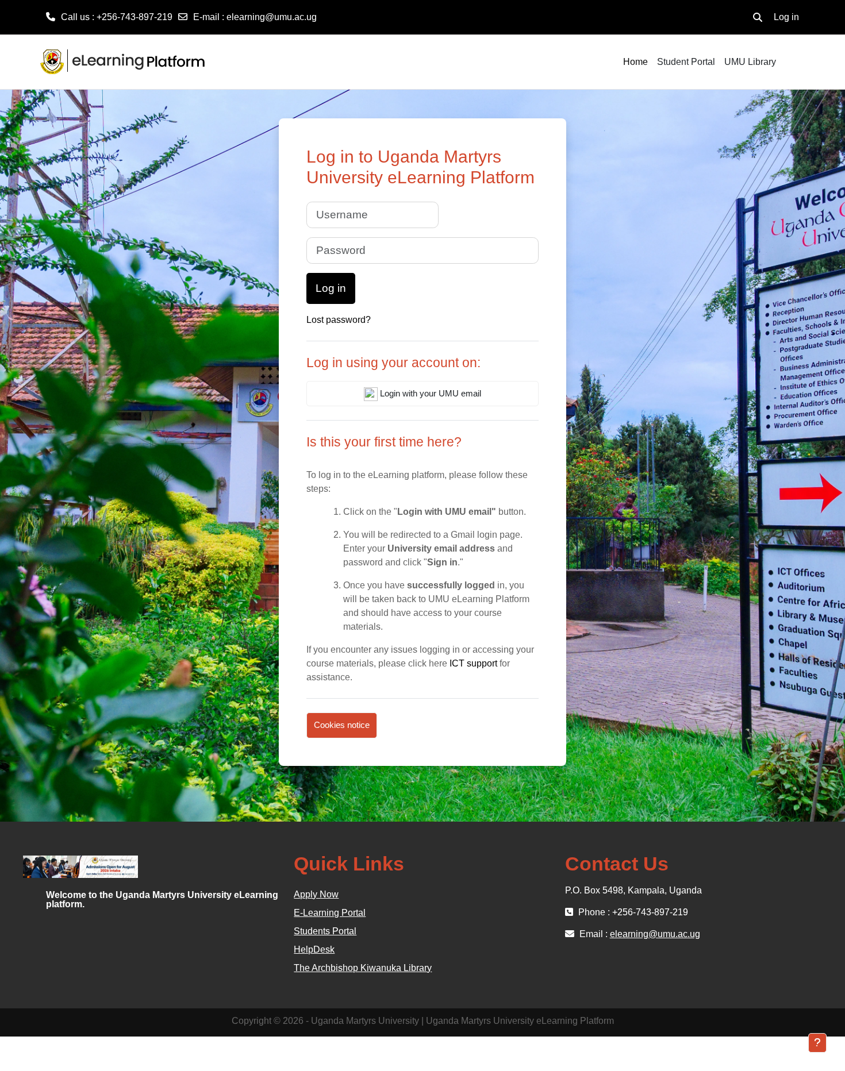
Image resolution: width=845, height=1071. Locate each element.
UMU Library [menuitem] (750, 62)
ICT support (473, 663)
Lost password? (338, 320)
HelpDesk (314, 949)
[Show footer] (817, 1043)
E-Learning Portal (330, 913)
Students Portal (325, 931)
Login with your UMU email (429, 393)
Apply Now (316, 894)
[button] (757, 17)
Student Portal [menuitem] (686, 62)
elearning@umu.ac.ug (271, 17)
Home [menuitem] (635, 62)
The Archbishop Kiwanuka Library (363, 968)
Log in (786, 17)
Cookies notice (342, 725)
